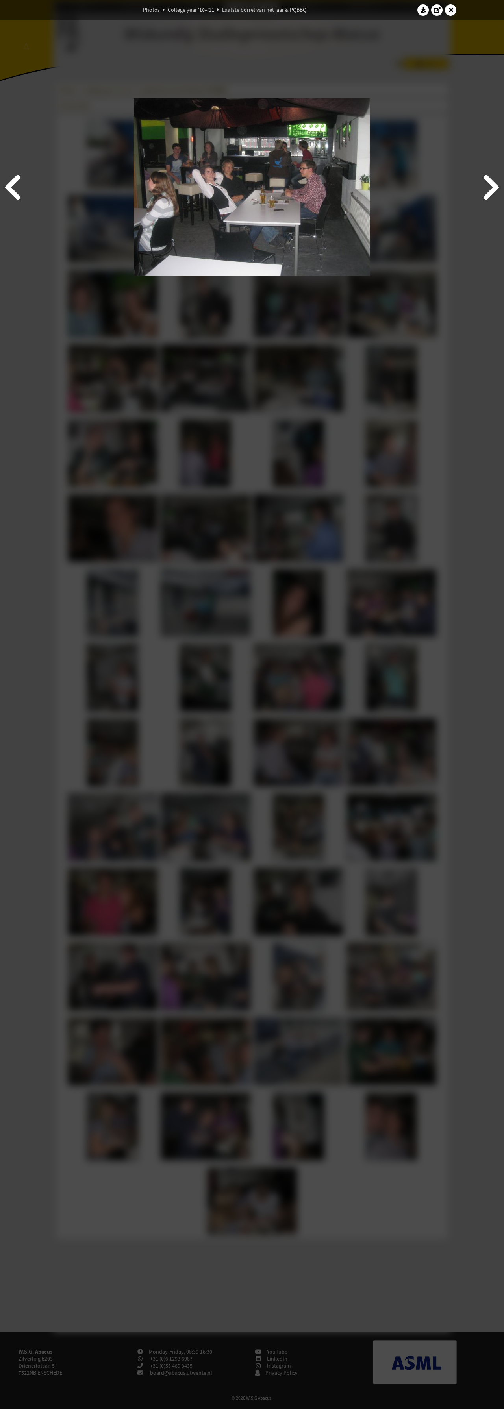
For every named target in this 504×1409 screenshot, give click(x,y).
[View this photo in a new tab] (437, 10)
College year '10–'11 (191, 9)
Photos (151, 9)
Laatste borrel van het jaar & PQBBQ (264, 9)
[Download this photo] (423, 10)
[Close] (451, 10)
